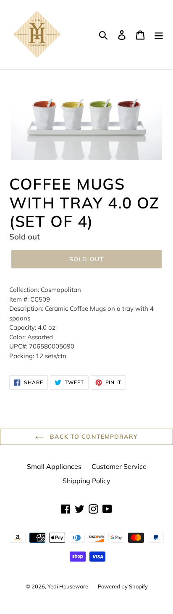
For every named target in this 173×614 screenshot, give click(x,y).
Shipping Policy (86, 480)
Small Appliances (54, 466)
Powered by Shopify (123, 586)
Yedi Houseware (68, 586)
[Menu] (158, 34)
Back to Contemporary (93, 436)
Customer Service (119, 466)
